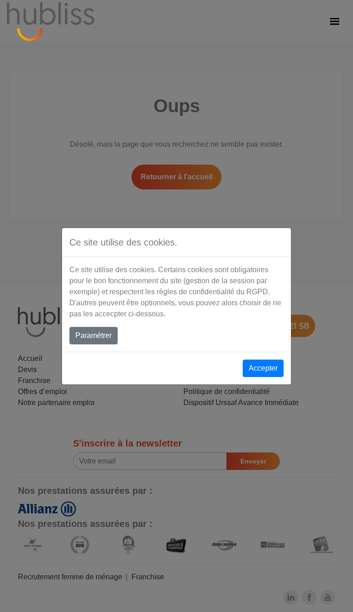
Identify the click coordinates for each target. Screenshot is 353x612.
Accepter (263, 368)
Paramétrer (93, 335)
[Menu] (334, 21)
